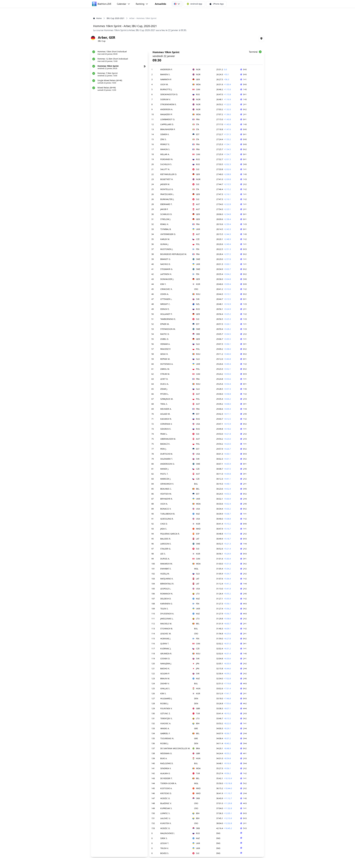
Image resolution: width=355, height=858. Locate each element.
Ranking (140, 3)
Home (99, 18)
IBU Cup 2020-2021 (115, 18)
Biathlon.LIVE (104, 3)
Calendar (121, 3)
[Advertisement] (177, 12)
